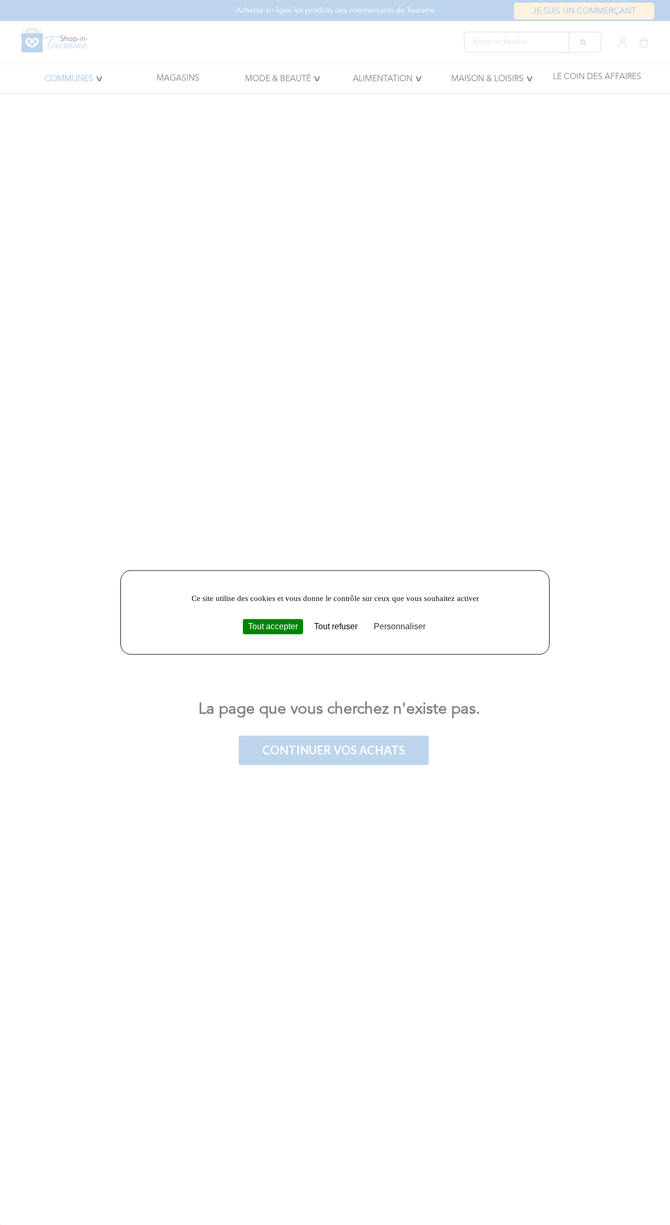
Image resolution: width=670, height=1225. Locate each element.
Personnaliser (400, 626)
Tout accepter (273, 626)
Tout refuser (336, 626)
